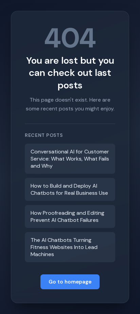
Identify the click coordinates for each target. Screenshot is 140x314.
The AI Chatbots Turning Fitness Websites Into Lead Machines (64, 247)
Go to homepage (70, 281)
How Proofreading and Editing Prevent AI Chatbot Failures (67, 216)
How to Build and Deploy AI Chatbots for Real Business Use (69, 189)
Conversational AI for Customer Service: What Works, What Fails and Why (70, 158)
